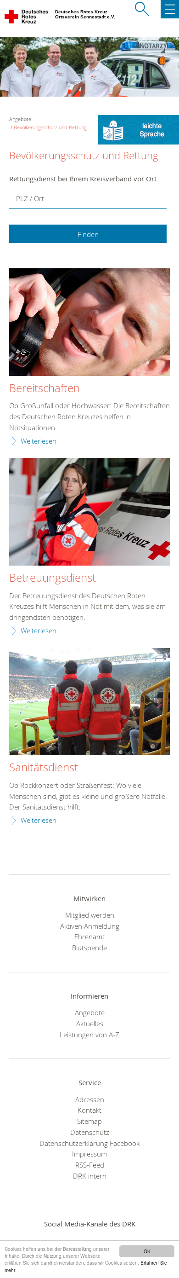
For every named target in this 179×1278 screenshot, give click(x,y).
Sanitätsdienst (43, 768)
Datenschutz (89, 1132)
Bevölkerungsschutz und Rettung (50, 127)
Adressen (89, 1099)
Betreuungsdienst (52, 578)
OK (147, 1251)
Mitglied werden (89, 914)
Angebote (90, 1012)
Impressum (89, 1153)
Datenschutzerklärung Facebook (89, 1143)
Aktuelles (89, 1023)
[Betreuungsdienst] (89, 513)
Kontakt (89, 1110)
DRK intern (89, 1175)
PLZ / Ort (30, 198)
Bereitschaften (44, 388)
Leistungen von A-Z (89, 1034)
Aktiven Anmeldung (89, 926)
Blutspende (89, 947)
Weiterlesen (38, 440)
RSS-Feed (89, 1164)
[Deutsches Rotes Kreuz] (27, 18)
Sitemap (89, 1121)
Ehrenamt (89, 936)
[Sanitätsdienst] (89, 703)
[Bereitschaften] (89, 323)
